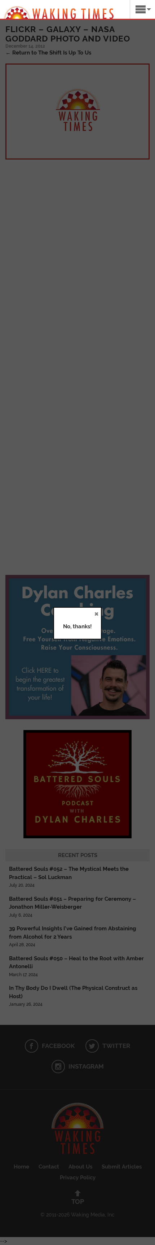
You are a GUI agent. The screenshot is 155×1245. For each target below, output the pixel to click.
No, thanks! (77, 626)
